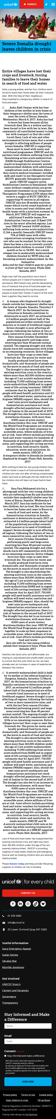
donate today (17, 863)
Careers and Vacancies (15, 990)
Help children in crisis (17, 1100)
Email (8, 1035)
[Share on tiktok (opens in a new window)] (35, 904)
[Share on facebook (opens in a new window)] (13, 904)
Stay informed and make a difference (26, 1055)
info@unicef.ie (16, 922)
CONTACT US (28, 893)
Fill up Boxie (44, 1100)
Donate (31, 4)
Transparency (10, 1002)
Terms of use (28, 1094)
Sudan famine (10, 954)
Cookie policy (46, 1094)
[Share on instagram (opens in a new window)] (28, 904)
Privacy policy (10, 1094)
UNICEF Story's (11, 984)
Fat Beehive (31, 1114)
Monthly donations (13, 967)
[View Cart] (46, 4)
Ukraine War (9, 961)
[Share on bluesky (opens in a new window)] (43, 904)
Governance (9, 996)
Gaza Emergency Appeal (16, 948)
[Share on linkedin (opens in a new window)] (20, 904)
